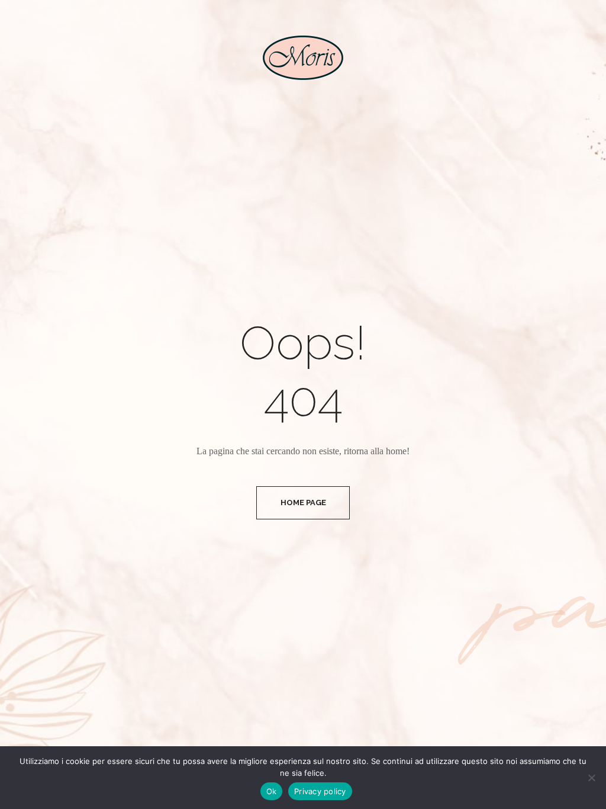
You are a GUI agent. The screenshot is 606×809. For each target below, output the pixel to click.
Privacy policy (320, 791)
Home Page (303, 502)
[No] (591, 778)
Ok (271, 791)
